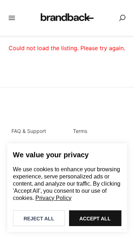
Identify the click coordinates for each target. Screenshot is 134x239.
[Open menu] (12, 18)
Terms (80, 131)
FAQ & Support (28, 131)
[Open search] (122, 18)
